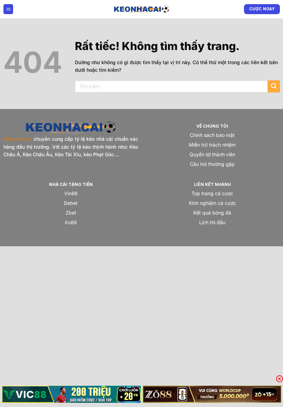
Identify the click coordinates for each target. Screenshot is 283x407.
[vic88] (71, 394)
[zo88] (212, 394)
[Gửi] (274, 86)
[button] (8, 9)
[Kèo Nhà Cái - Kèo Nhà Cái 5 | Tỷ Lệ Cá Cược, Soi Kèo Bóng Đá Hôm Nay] (141, 9)
